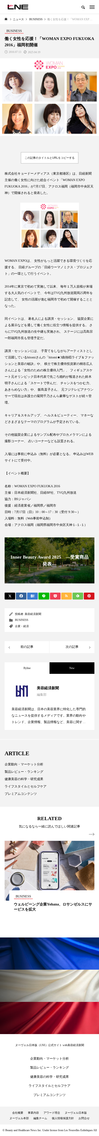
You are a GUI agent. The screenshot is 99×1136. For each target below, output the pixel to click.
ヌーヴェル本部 (19, 1118)
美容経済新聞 (33, 614)
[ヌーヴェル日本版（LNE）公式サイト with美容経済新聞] (18, 7)
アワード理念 (52, 1112)
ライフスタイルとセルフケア (26, 786)
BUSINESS (21, 620)
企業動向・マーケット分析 (24, 764)
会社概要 (17, 1112)
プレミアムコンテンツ (21, 794)
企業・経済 (22, 626)
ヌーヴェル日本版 (76, 1112)
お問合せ (84, 1118)
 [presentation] (91, 834)
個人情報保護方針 (63, 1118)
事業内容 (33, 1112)
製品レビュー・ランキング (24, 771)
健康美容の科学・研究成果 (24, 779)
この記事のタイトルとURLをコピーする (50, 157)
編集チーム (40, 1118)
